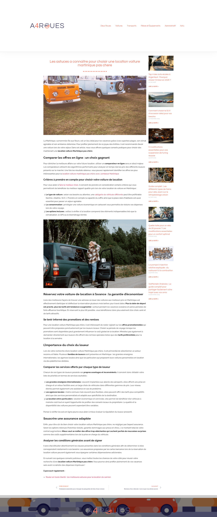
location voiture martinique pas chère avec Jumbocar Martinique (90, 174)
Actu (182, 26)
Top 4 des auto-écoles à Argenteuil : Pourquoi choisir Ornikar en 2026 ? (160, 77)
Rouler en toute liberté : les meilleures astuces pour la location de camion (78, 477)
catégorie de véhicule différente (109, 194)
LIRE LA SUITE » (154, 86)
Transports (131, 26)
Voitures (118, 26)
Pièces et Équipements (150, 26)
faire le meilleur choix (68, 185)
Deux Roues (106, 26)
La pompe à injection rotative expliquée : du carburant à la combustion (161, 268)
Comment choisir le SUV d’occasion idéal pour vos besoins (160, 113)
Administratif (170, 26)
